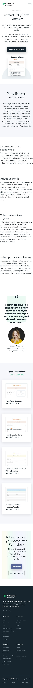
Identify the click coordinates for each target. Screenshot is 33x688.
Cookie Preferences (21, 656)
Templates (16, 10)
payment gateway (19, 271)
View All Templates (17, 375)
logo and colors (24, 182)
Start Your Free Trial (16, 49)
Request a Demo (17, 57)
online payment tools (18, 266)
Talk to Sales (16, 566)
